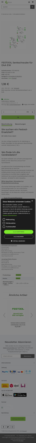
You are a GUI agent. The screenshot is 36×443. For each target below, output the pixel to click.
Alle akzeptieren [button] (18, 232)
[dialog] (18, 221)
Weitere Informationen (10, 215)
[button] (18, 241)
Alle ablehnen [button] (19, 236)
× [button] (32, 201)
